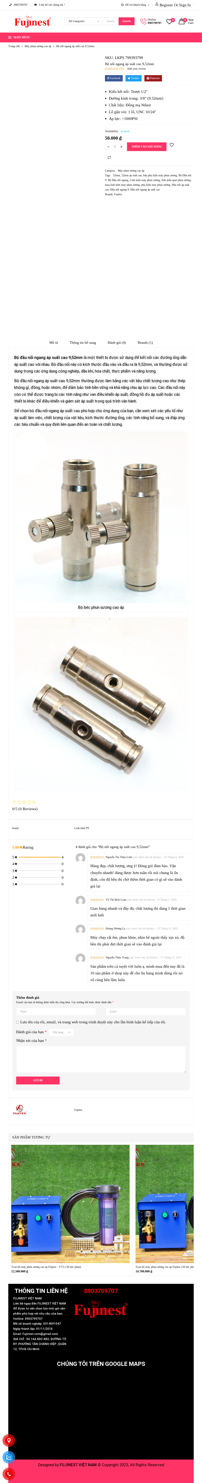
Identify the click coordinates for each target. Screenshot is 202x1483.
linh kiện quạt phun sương (176, 180)
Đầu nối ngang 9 (119, 189)
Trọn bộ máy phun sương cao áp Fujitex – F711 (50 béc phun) (46, 1266)
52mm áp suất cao (132, 175)
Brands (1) (145, 343)
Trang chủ (14, 46)
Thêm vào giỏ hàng (147, 146)
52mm (116, 175)
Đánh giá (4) (117, 343)
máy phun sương (101, 1474)
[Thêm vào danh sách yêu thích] (172, 146)
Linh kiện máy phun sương (145, 180)
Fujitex (118, 194)
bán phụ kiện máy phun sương (160, 175)
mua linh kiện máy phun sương (122, 184)
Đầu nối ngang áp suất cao (145, 189)
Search (127, 21)
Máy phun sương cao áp (38, 46)
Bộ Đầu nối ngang (118, 180)
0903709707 (155, 22)
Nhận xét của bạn (31, 1040)
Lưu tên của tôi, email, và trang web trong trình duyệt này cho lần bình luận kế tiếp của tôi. (93, 1022)
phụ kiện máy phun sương (155, 184)
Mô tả (53, 343)
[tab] (53, 344)
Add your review (136, 68)
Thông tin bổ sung (83, 343)
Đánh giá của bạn (31, 1032)
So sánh (109, 157)
